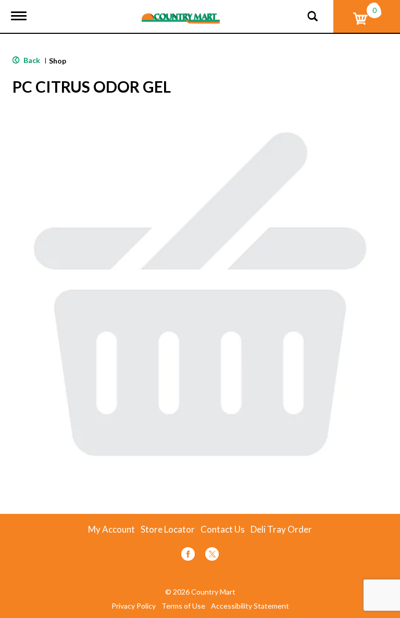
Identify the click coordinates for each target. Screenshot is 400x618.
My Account (111, 529)
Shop (57, 60)
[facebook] (188, 555)
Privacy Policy (133, 606)
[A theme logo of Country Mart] (181, 11)
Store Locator (168, 529)
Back (31, 60)
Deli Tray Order (281, 529)
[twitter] (212, 555)
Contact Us (223, 529)
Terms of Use (183, 606)
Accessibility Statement (250, 606)
